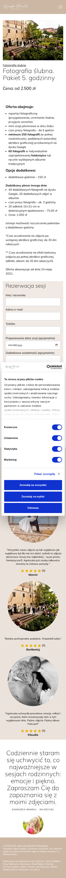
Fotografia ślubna (14, 65)
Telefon (10, 324)
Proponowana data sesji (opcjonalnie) (30, 338)
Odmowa (33, 507)
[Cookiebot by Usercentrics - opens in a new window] (47, 367)
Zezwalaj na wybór (33, 496)
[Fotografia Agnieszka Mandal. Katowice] (15, 6)
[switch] (57, 438)
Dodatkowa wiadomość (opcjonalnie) (30, 353)
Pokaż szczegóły (44, 473)
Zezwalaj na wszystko (33, 484)
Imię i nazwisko (16, 295)
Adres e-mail (14, 309)
